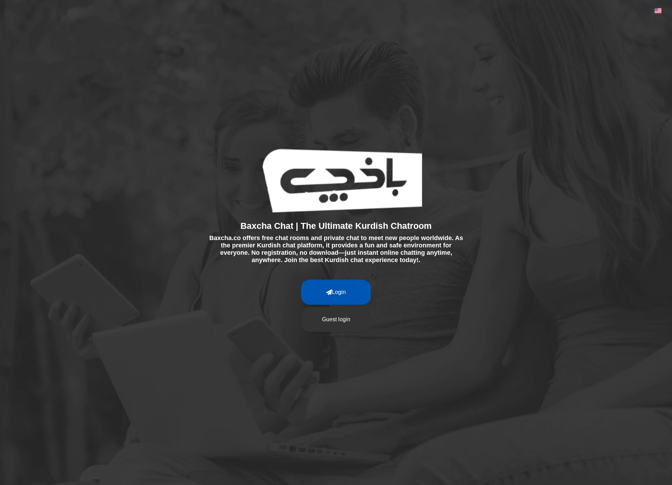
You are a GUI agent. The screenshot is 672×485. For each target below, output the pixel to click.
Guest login (336, 319)
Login (339, 292)
